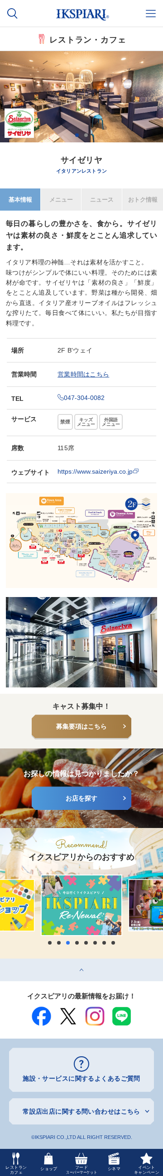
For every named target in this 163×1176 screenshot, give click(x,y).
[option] (81, 96)
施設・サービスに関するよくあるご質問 (81, 1078)
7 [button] (104, 942)
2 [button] (86, 135)
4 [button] (77, 942)
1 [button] (77, 135)
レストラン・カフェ (87, 39)
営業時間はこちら (83, 374)
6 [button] (95, 942)
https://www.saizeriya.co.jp (95, 471)
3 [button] (67, 942)
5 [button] (86, 942)
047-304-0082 (84, 397)
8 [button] (113, 942)
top (4, 962)
